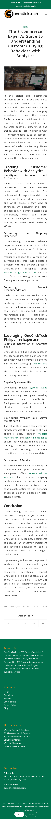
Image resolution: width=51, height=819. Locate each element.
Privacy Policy (10, 705)
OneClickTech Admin (36, 607)
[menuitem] (46, 14)
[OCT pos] (25, 78)
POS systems (39, 363)
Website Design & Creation (16, 730)
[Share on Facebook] (8, 623)
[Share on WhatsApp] (25, 623)
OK (19, 814)
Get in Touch (10, 701)
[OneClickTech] (21, 14)
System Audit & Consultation (17, 736)
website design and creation (20, 272)
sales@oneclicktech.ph (26, 6)
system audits (37, 387)
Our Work (8, 695)
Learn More (31, 814)
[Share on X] (17, 623)
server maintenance (35, 437)
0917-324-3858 (24, 2)
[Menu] (46, 14)
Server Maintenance (13, 739)
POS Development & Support (17, 733)
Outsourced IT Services (14, 746)
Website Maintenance (14, 743)
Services (7, 698)
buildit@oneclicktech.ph (15, 788)
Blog (25, 27)
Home (6, 691)
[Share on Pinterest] (34, 623)
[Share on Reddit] (42, 623)
